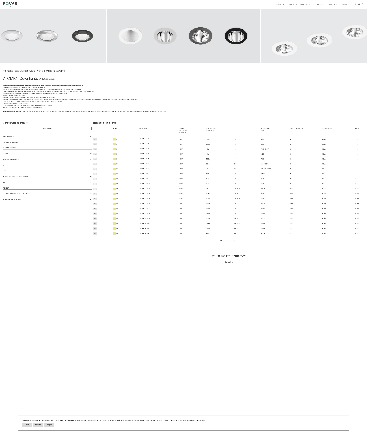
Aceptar (27, 425)
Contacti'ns (229, 262)
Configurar (49, 425)
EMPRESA (293, 4)
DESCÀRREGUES (319, 4)
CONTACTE (344, 4)
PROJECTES (305, 4)
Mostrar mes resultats (228, 241)
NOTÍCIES (333, 4)
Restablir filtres (47, 128)
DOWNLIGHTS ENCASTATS (25, 71)
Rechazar (38, 425)
